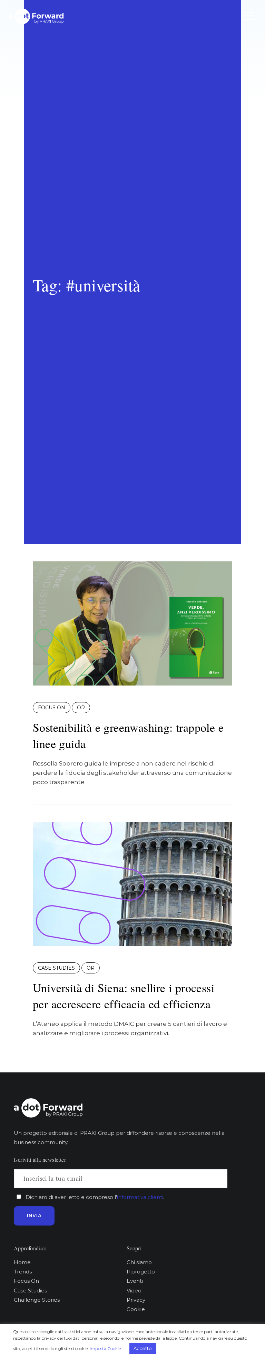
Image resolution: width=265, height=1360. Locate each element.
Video (134, 1290)
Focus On (51, 707)
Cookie (136, 1309)
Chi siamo (139, 1262)
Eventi (135, 1281)
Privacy (136, 1300)
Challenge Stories (37, 1300)
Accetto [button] (143, 1348)
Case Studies (56, 968)
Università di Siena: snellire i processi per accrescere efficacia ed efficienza (123, 996)
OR (81, 707)
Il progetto (141, 1271)
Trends (23, 1271)
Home (22, 1262)
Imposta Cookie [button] (105, 1348)
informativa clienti (140, 1197)
